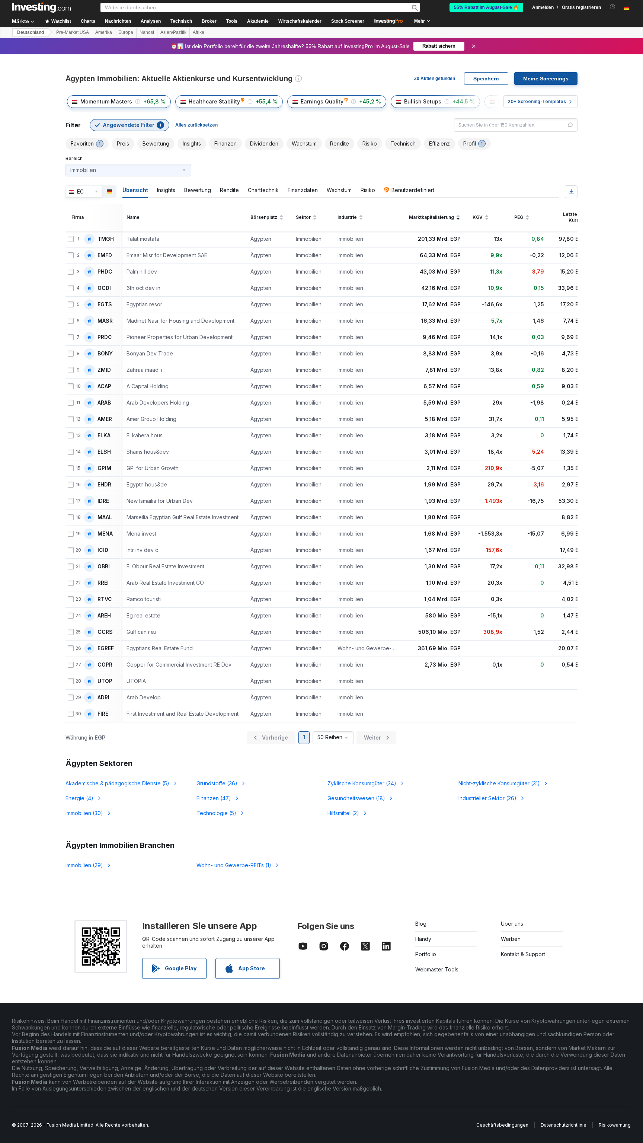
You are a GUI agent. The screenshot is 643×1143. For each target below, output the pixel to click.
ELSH (104, 451)
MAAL (104, 517)
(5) (117, 783)
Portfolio (425, 954)
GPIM (104, 468)
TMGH (105, 239)
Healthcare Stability (214, 101)
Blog (420, 923)
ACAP (104, 386)
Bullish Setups (422, 101)
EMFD (104, 255)
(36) (216, 783)
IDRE (103, 501)
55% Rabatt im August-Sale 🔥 (486, 7)
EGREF (105, 648)
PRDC (104, 337)
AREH (104, 615)
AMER (104, 419)
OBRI (103, 566)
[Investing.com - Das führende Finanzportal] (41, 7)
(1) (233, 865)
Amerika (103, 32)
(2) (343, 813)
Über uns (512, 923)
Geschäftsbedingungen (502, 1125)
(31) (499, 783)
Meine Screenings (546, 79)
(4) (79, 798)
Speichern (486, 79)
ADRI (103, 697)
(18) (356, 798)
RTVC (104, 599)
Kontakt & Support (523, 954)
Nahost (147, 32)
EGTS (104, 304)
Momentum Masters (106, 101)
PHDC (104, 271)
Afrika (198, 32)
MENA (105, 533)
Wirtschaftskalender (300, 21)
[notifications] (612, 6)
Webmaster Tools (436, 969)
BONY (105, 353)
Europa (125, 32)
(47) (213, 798)
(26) (487, 798)
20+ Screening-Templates (537, 101)
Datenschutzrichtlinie (563, 1125)
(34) (361, 783)
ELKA (104, 435)
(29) (84, 865)
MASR (105, 320)
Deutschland (30, 32)
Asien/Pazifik (173, 32)
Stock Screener (347, 21)
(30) (84, 813)
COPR (104, 664)
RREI (103, 582)
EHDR (104, 484)
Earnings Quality (322, 101)
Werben (511, 939)
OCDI (104, 288)
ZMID (104, 370)
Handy (423, 939)
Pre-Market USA (72, 32)
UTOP (104, 681)
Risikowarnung (615, 1125)
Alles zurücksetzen (196, 125)
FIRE (102, 713)
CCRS (105, 632)
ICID (102, 550)
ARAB (104, 402)
